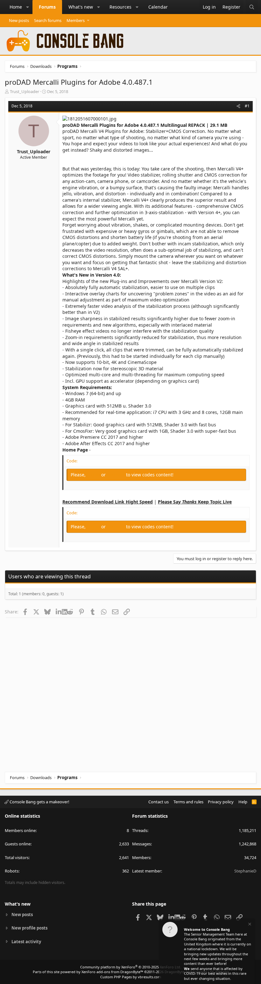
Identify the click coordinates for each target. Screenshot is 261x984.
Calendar (158, 7)
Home (16, 7)
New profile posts (29, 928)
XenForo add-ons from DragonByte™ (112, 971)
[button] (27, 7)
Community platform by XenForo (130, 967)
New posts (19, 20)
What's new (80, 7)
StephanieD (245, 871)
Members (76, 20)
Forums (47, 7)
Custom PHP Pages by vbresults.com (130, 976)
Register (116, 475)
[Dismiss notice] (249, 925)
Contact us (158, 802)
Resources (120, 7)
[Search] (252, 7)
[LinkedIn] (58, 611)
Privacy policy (221, 802)
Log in (94, 475)
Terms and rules (188, 802)
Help (242, 802)
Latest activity (26, 941)
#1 (247, 106)
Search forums (47, 20)
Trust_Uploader (24, 91)
